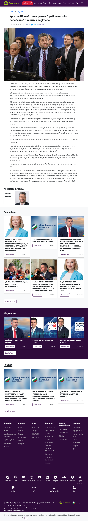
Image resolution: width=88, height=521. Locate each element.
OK (26, 518)
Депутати (48, 454)
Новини (20, 431)
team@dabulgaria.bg (18, 505)
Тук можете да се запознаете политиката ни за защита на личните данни (26, 508)
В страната (63, 439)
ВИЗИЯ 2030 (35, 434)
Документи (35, 437)
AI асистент (8, 443)
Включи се (53, 3)
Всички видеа (9, 353)
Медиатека (10, 313)
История (34, 431)
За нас (45, 3)
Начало (12, 12)
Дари (60, 3)
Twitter (35, 25)
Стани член (76, 427)
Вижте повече (10, 254)
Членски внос (69, 3)
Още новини (10, 212)
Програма (7, 431)
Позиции (8, 364)
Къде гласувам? (9, 440)
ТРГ (74, 449)
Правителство (64, 433)
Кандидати (7, 427)
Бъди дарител (77, 431)
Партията (49, 423)
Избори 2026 (27, 3)
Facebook (27, 25)
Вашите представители (64, 424)
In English (21, 444)
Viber (42, 25)
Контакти (35, 427)
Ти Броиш (7, 446)
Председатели (50, 427)
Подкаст (21, 440)
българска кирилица (18, 510)
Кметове (48, 463)
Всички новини (10, 301)
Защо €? (21, 427)
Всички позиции (10, 411)
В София (61, 436)
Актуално (38, 3)
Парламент (63, 430)
